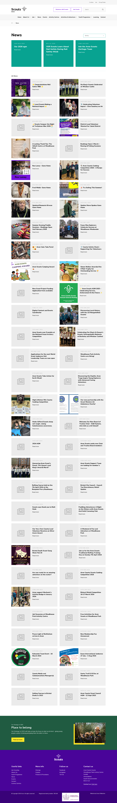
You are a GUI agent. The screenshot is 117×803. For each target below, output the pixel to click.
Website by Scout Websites (97, 793)
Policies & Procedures (42, 775)
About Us (26, 17)
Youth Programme (84, 17)
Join (96, 2)
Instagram (62, 772)
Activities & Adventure (68, 17)
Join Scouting (15, 770)
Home (19, 17)
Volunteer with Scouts (62, 9)
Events (45, 17)
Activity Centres (54, 17)
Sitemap (38, 770)
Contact (103, 17)
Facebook (62, 770)
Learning (96, 17)
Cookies (91, 2)
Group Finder (102, 2)
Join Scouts (76, 9)
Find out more (17, 740)
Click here (94, 784)
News (39, 17)
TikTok (61, 775)
